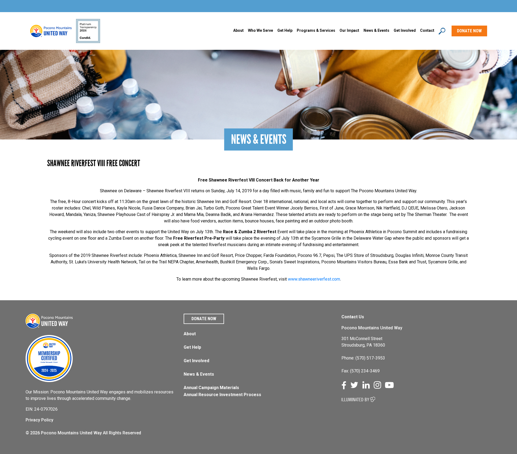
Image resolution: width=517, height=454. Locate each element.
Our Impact (349, 30)
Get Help (284, 30)
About (238, 30)
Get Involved (405, 30)
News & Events (199, 374)
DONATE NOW (469, 30)
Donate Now (203, 318)
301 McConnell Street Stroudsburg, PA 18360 (363, 342)
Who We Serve (260, 30)
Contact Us (352, 316)
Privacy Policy (39, 419)
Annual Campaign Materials (211, 387)
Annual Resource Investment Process (222, 394)
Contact (427, 30)
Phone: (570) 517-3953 (363, 358)
